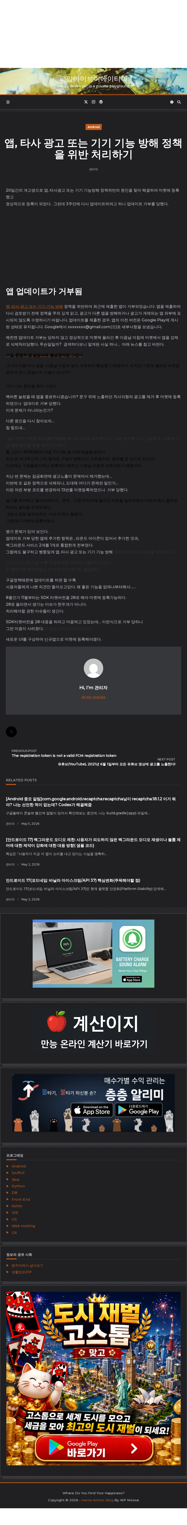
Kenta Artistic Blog (97, 1500)
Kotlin (17, 1206)
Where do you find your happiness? (94, 1493)
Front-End (21, 1199)
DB (14, 1193)
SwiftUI (18, 1173)
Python (18, 1186)
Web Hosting (23, 1226)
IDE (15, 1212)
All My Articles (93, 697)
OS (14, 1219)
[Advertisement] (93, 34)
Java (15, 1179)
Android (94, 127)
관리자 (93, 169)
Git (14, 1233)
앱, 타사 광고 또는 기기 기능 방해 (34, 306)
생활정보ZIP (22, 1272)
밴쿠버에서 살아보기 (27, 1265)
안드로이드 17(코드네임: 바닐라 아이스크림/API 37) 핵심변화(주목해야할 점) (73, 880)
